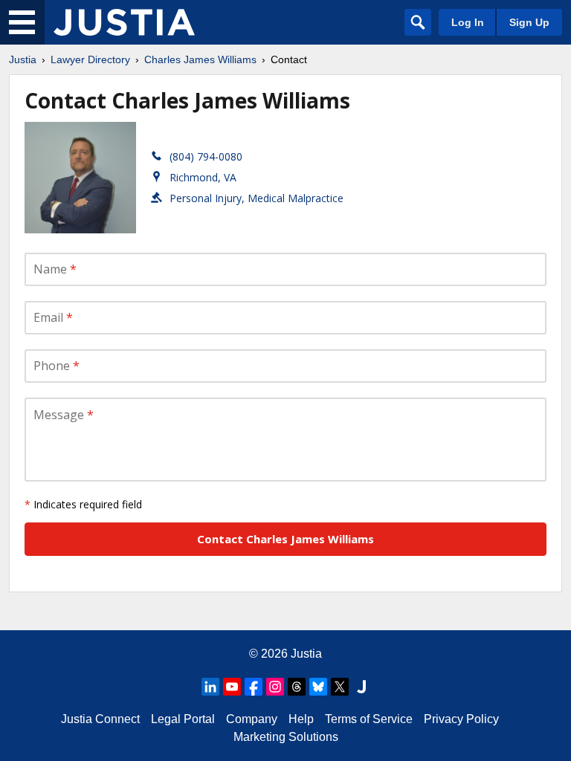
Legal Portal (183, 719)
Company (251, 719)
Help (301, 719)
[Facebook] (253, 687)
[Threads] (297, 687)
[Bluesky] (318, 687)
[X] (340, 687)
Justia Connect (100, 719)
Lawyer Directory (90, 59)
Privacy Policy (461, 719)
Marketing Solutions (285, 737)
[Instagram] (275, 687)
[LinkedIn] (210, 687)
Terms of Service (369, 719)
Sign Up (529, 22)
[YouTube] (232, 687)
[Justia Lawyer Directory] (124, 22)
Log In (467, 22)
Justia (22, 59)
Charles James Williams (200, 59)
